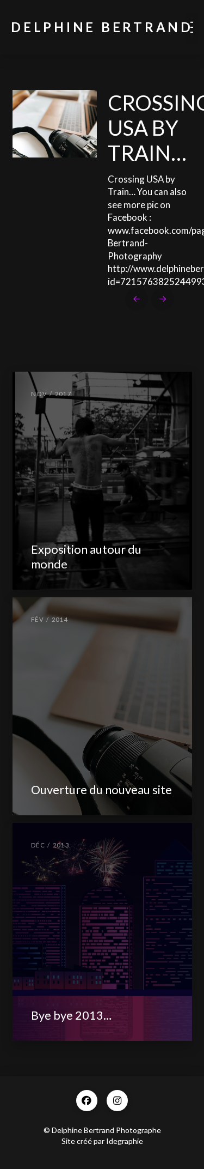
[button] (191, 27)
